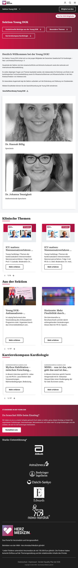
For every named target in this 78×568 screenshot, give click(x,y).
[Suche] (70, 3)
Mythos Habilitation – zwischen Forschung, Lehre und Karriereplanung (18, 368)
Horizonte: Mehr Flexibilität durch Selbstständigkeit (54, 312)
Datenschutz (22, 562)
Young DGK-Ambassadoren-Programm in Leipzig (17, 312)
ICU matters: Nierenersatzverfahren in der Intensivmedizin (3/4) (19, 249)
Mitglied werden (67, 9)
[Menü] (74, 3)
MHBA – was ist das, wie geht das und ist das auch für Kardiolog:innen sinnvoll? (57, 368)
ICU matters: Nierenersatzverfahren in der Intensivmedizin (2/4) (58, 249)
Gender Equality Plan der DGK (49, 562)
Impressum (32, 562)
